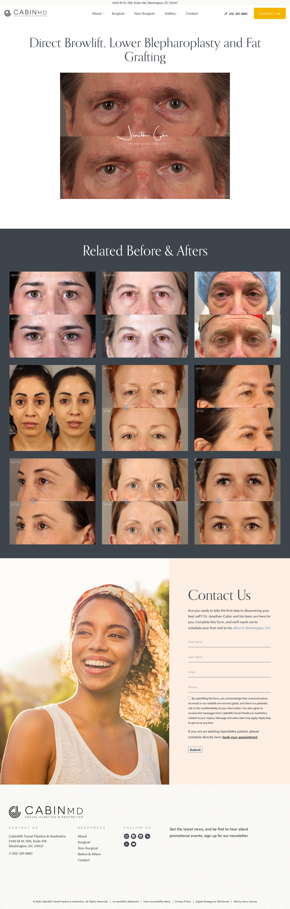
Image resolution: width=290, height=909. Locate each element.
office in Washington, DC (251, 627)
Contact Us (269, 13)
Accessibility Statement (126, 901)
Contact (192, 13)
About (96, 13)
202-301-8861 (238, 13)
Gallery (170, 13)
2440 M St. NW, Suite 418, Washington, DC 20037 (145, 2)
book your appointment (240, 736)
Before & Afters (89, 853)
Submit (195, 749)
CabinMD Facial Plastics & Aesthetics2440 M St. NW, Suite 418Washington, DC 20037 (37, 841)
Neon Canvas (249, 901)
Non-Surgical (144, 13)
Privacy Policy (183, 901)
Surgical (118, 13)
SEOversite (223, 901)
